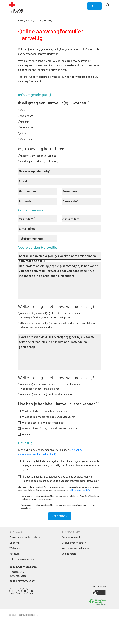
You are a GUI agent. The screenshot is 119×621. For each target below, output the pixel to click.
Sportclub (26, 139)
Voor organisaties (34, 20)
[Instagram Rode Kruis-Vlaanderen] (19, 592)
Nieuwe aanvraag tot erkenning (38, 155)
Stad (23, 110)
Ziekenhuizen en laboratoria (24, 537)
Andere (26, 434)
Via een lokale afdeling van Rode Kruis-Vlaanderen (50, 428)
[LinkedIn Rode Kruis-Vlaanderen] (31, 592)
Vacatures (15, 553)
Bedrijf (25, 121)
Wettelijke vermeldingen (75, 548)
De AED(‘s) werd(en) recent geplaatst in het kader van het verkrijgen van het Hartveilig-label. (53, 386)
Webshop (14, 548)
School (25, 133)
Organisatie (27, 127)
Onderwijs (15, 542)
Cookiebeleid (69, 553)
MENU (94, 5)
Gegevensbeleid (71, 537)
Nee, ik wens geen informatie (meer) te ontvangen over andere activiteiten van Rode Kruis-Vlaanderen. (58, 506)
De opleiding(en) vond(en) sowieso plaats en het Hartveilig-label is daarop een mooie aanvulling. (58, 325)
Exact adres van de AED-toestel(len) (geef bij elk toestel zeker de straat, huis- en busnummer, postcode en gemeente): (57, 342)
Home (21, 20)
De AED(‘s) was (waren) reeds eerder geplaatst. (47, 394)
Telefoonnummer (32, 238)
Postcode (25, 201)
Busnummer (70, 191)
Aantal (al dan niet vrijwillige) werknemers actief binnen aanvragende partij (57, 258)
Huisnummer (28, 191)
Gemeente (27, 115)
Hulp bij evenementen (21, 559)
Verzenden (59, 516)
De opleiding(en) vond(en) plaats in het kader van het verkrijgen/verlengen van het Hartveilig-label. (50, 315)
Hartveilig (47, 20)
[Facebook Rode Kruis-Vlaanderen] (12, 592)
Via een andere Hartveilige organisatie (43, 422)
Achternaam (71, 218)
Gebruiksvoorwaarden (74, 542)
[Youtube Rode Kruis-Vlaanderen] (25, 592)
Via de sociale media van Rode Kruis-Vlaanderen (48, 416)
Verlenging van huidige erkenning (39, 161)
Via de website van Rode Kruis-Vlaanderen (45, 411)
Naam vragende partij (34, 171)
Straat (24, 181)
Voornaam (27, 218)
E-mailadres (28, 228)
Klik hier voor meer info (80, 490)
